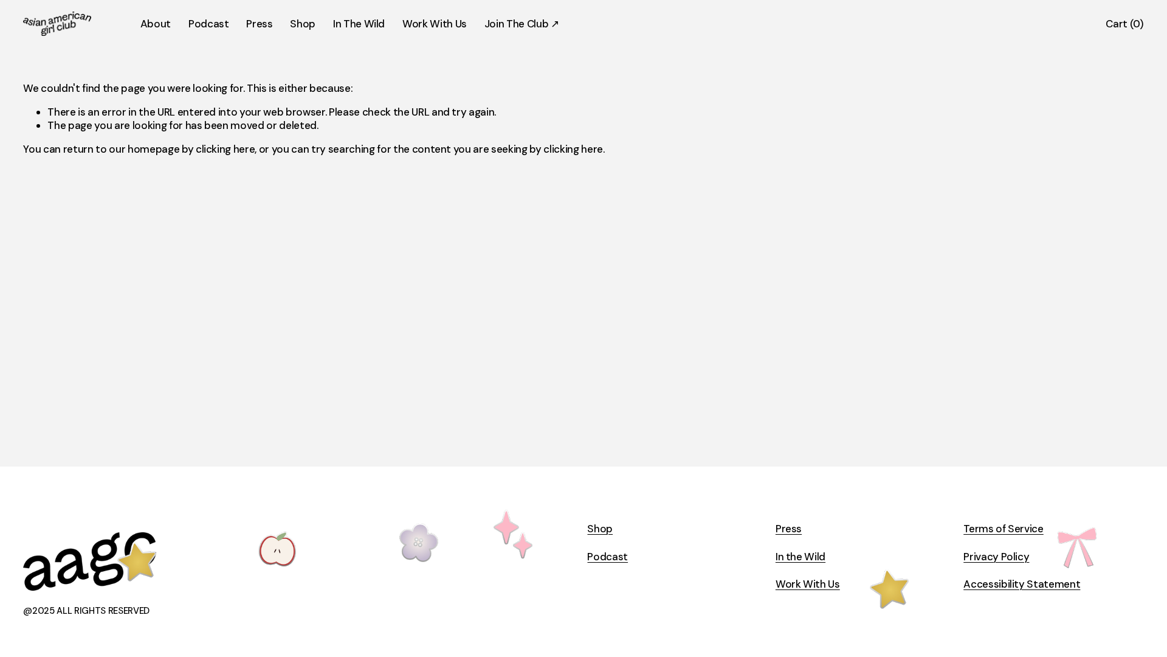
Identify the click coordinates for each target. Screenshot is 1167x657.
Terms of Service (1003, 528)
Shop (302, 23)
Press (259, 23)
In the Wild (800, 556)
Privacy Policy (996, 556)
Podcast (208, 23)
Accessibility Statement (1021, 584)
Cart (1124, 23)
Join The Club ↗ (521, 23)
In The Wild (359, 23)
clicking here (225, 149)
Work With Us (434, 23)
